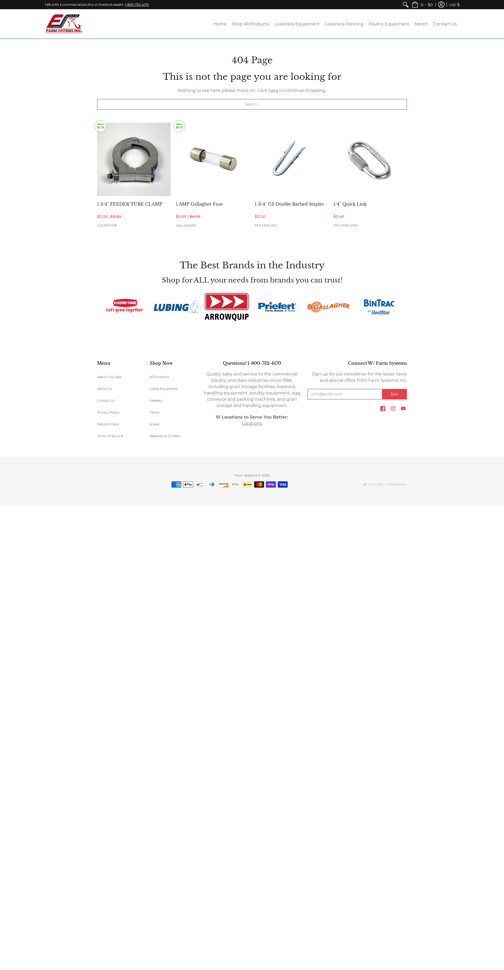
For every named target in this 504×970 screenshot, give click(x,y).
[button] (422, 4)
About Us (104, 389)
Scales (154, 424)
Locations (252, 423)
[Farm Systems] (64, 24)
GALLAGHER (186, 225)
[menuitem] (405, 4)
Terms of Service (110, 436)
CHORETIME (107, 225)
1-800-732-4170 (137, 5)
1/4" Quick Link (350, 204)
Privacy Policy (108, 412)
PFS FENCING (266, 225)
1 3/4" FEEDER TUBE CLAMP (129, 204)
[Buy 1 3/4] (134, 159)
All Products (159, 377)
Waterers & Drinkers (165, 436)
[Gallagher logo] (328, 307)
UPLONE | (387, 484)
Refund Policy (108, 424)
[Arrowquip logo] (226, 307)
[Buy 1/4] (370, 159)
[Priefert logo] (277, 307)
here (273, 90)
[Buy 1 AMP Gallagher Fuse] (212, 159)
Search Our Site (109, 377)
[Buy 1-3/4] (291, 159)
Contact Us (106, 401)
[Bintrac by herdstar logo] (379, 306)
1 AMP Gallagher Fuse (199, 204)
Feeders (156, 401)
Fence (154, 412)
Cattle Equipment (164, 389)
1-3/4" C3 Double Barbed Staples (289, 204)
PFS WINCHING (346, 225)
